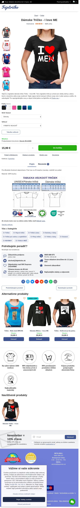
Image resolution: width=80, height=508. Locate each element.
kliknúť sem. (40, 221)
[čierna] (4, 107)
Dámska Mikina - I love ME (39, 331)
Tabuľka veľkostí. (7, 224)
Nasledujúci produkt (65, 288)
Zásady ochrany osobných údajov (24, 494)
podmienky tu (50, 444)
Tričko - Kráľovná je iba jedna (64, 331)
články (56, 493)
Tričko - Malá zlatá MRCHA (13, 331)
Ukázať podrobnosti (24, 504)
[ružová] (14, 107)
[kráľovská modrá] (24, 107)
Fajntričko (11, 158)
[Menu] (75, 8)
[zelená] (19, 107)
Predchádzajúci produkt (14, 288)
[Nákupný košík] (70, 8)
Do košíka (57, 148)
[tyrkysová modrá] (30, 107)
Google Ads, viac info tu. (18, 484)
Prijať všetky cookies (23, 499)
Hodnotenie (30, 24)
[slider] (39, 24)
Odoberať (70, 437)
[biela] (9, 107)
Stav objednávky (64, 501)
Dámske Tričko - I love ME (10, 424)
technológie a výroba (67, 493)
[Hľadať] (65, 8)
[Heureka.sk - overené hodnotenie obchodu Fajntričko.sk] (30, 463)
